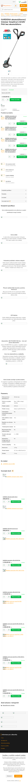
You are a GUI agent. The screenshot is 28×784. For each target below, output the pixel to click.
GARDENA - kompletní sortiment (11, 13)
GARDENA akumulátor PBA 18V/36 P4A (11, 560)
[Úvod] (6, 6)
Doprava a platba (5, 746)
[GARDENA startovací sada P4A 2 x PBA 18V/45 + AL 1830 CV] (14, 645)
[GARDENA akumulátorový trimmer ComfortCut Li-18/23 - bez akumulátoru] (2, 129)
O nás (2, 738)
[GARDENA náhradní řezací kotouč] (14, 516)
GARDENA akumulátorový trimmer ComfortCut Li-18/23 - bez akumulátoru (11, 128)
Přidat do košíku (15, 99)
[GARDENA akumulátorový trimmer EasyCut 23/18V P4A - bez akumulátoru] (2, 118)
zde (20, 780)
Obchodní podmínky (5, 743)
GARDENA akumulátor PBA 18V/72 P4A (11, 592)
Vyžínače (7, 14)
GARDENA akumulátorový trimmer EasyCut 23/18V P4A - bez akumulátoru (11, 117)
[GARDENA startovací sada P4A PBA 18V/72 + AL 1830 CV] (14, 678)
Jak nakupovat (4, 740)
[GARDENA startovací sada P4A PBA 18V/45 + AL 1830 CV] (14, 612)
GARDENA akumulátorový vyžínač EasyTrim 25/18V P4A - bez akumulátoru (11, 150)
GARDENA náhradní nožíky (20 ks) (10, 496)
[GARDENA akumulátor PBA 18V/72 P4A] (14, 580)
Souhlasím (18, 776)
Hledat (24, 9)
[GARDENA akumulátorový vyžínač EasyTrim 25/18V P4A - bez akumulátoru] (2, 151)
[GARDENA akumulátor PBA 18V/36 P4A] (14, 548)
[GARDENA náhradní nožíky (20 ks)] (14, 485)
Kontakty (3, 748)
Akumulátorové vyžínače (16, 14)
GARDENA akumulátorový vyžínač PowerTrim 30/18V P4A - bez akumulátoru (11, 139)
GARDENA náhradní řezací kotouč (10, 528)
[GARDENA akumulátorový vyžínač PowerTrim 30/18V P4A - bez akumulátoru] (2, 140)
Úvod (2, 13)
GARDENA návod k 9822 (9, 464)
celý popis (14, 85)
